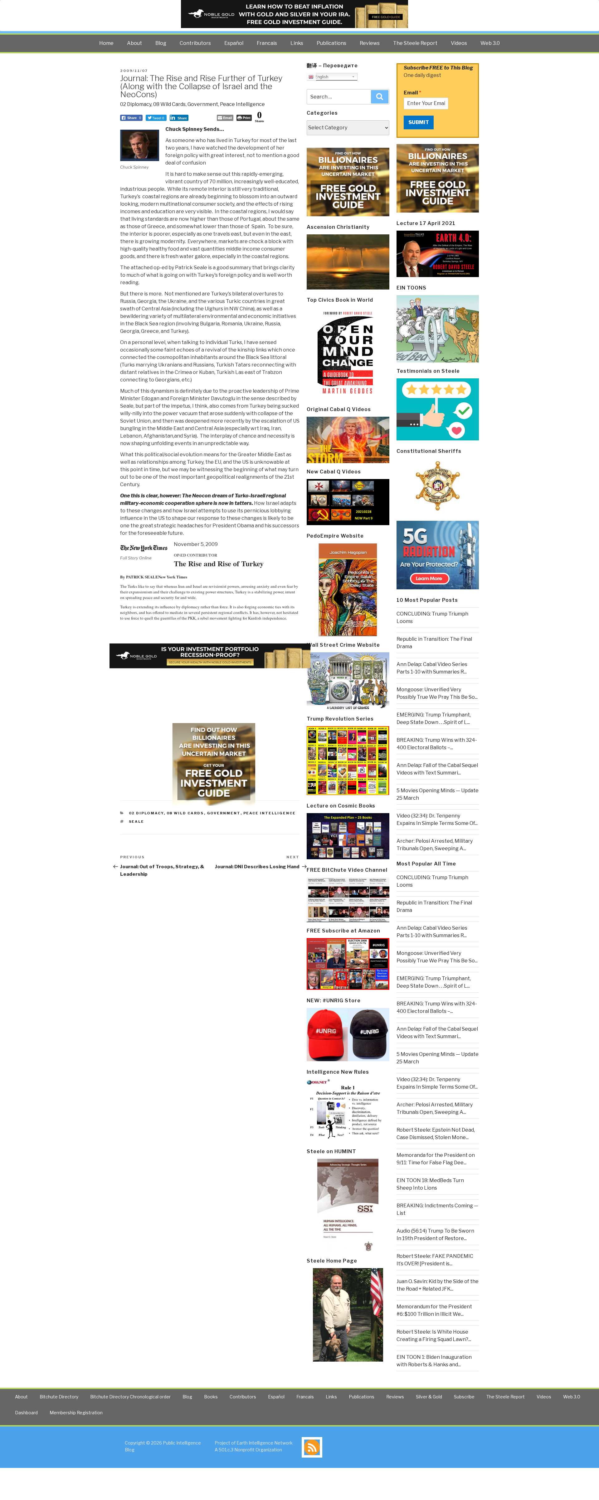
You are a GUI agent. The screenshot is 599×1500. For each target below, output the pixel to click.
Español (233, 43)
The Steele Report (415, 43)
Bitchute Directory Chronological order (130, 1396)
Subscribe (464, 1396)
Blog (160, 43)
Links (296, 43)
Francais (267, 43)
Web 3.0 (490, 43)
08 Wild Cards (169, 104)
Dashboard (26, 1412)
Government (202, 104)
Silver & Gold (429, 1396)
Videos (459, 43)
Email (412, 93)
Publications (331, 43)
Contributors (195, 43)
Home (106, 43)
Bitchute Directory (59, 1396)
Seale (136, 821)
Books (211, 1396)
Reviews (370, 43)
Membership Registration (76, 1412)
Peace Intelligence (242, 104)
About (134, 43)
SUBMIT (418, 122)
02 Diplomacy (135, 104)
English (321, 76)
